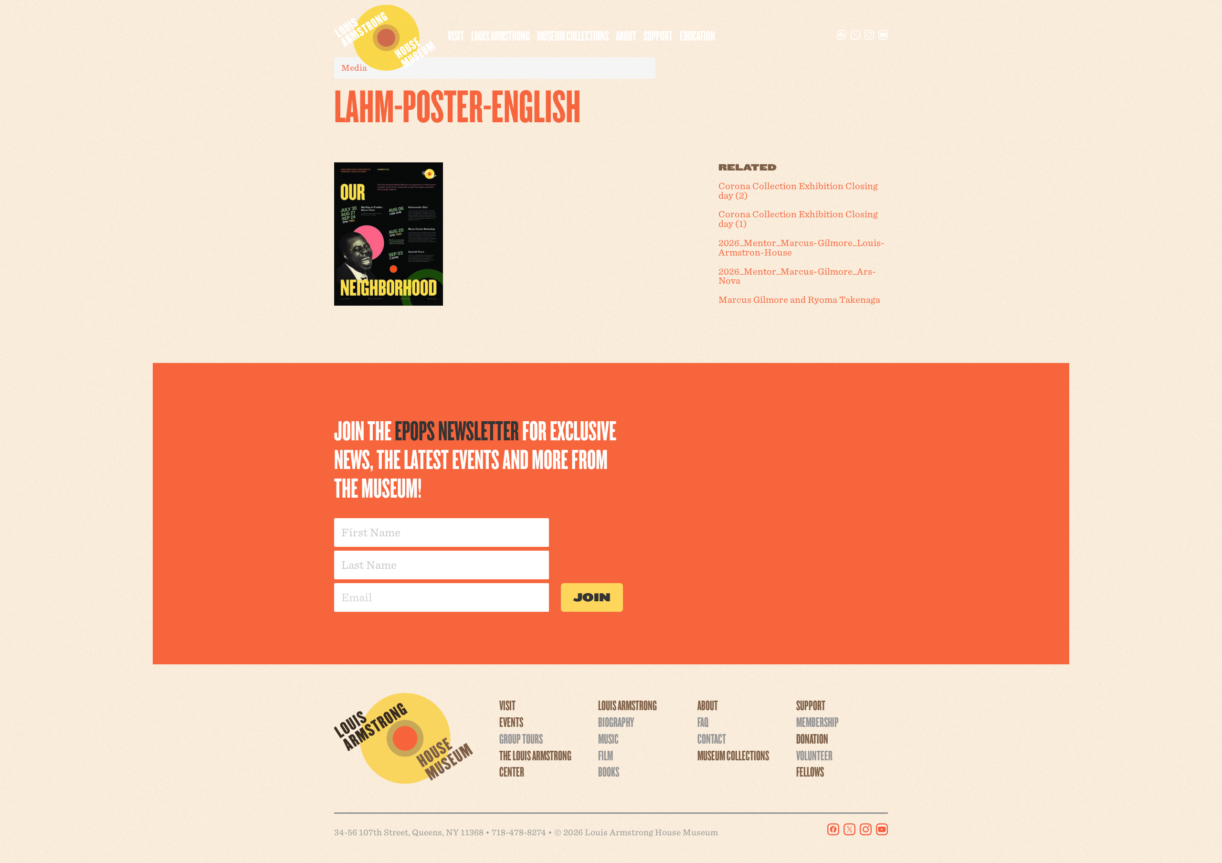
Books (608, 771)
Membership (817, 721)
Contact (711, 738)
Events (511, 721)
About (626, 35)
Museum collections (573, 35)
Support (658, 35)
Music (608, 738)
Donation (812, 738)
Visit (456, 35)
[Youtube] (883, 35)
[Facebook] (841, 35)
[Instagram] (869, 35)
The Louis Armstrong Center (535, 763)
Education (697, 35)
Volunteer (814, 755)
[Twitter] (855, 35)
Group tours (521, 738)
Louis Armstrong (500, 35)
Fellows (810, 771)
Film (605, 755)
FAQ (702, 721)
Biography (616, 721)
